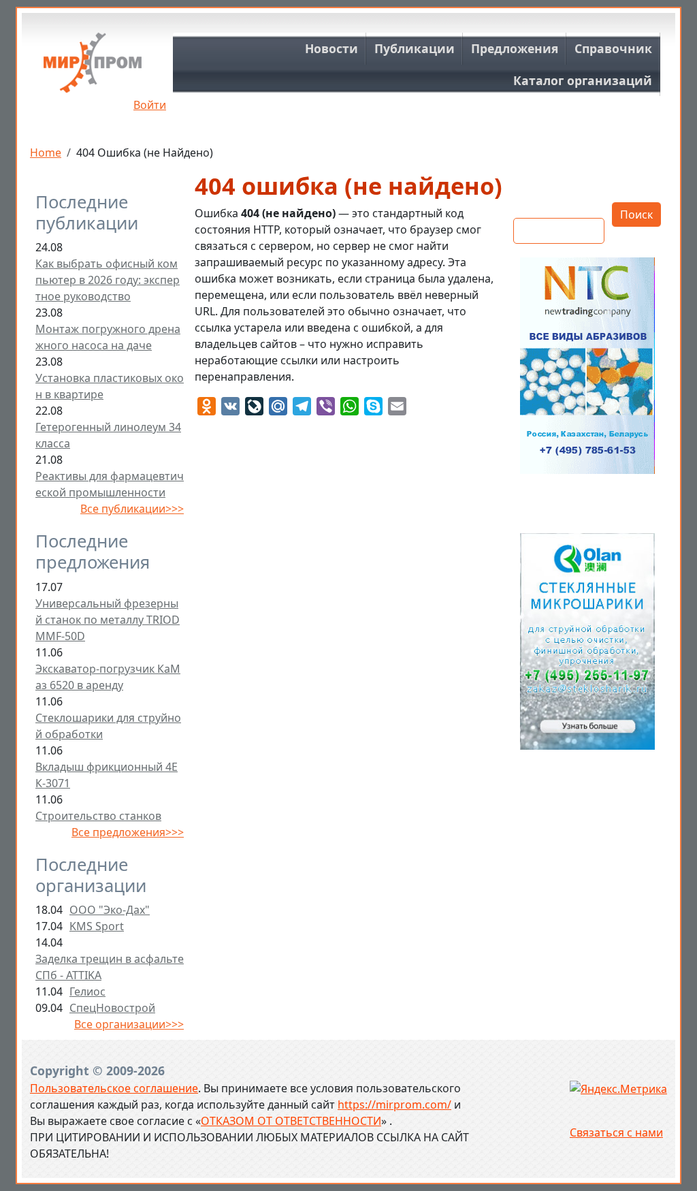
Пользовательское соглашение (114, 1088)
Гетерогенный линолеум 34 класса (108, 435)
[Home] (93, 68)
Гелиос (87, 991)
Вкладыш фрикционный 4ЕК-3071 (106, 775)
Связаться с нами (616, 1132)
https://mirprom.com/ (394, 1104)
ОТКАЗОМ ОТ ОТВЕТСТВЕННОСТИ (291, 1120)
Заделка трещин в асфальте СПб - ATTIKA (109, 967)
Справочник (613, 48)
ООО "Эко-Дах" (109, 909)
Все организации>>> (129, 1024)
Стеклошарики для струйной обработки (108, 726)
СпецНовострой (112, 1007)
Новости (331, 48)
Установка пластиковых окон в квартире (109, 386)
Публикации (414, 48)
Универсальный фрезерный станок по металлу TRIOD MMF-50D (107, 620)
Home (45, 152)
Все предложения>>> (127, 832)
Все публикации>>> (132, 508)
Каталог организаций (582, 80)
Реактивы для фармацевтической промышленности (109, 484)
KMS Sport (96, 926)
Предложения (514, 48)
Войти (149, 104)
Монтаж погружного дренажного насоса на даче (107, 337)
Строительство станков (98, 815)
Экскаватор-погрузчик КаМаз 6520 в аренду (107, 677)
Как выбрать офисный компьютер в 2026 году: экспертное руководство (107, 280)
